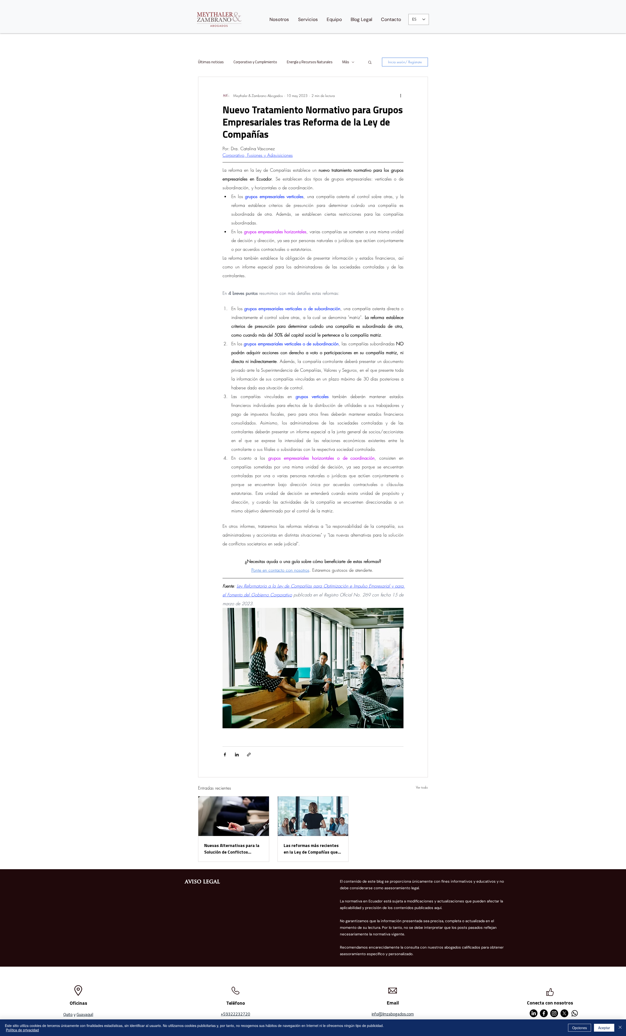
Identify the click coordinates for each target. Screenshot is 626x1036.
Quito (68, 1014)
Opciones (579, 1027)
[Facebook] (544, 1013)
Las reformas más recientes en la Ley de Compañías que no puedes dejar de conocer (311, 848)
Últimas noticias (211, 62)
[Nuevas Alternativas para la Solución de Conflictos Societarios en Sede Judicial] (233, 816)
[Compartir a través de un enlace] (248, 754)
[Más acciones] (400, 95)
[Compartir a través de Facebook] (225, 754)
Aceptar (604, 1027)
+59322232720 (235, 1014)
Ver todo (422, 787)
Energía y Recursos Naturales (310, 62)
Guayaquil (85, 1014)
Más (345, 62)
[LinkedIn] (533, 1013)
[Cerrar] (620, 1027)
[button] (370, 62)
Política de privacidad (22, 1029)
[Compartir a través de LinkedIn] (237, 754)
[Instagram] (554, 1013)
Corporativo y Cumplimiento (255, 62)
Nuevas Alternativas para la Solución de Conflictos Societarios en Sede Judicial (231, 848)
